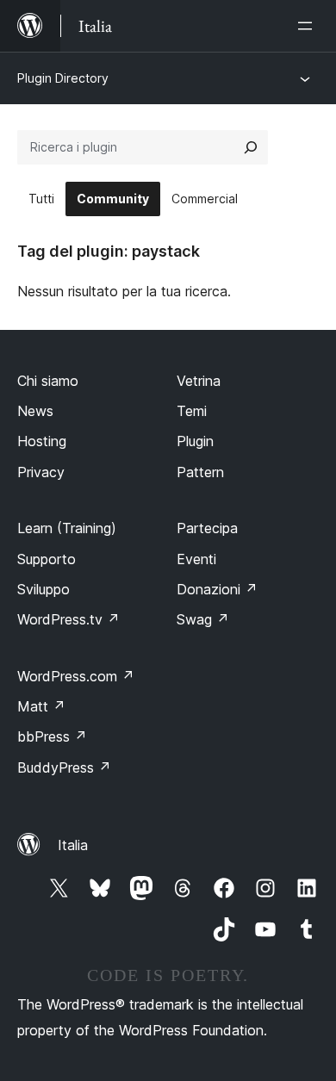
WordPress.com (75, 676)
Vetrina (199, 380)
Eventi (196, 559)
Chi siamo (47, 380)
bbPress (52, 736)
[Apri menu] (308, 26)
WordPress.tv (68, 619)
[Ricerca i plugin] (250, 147)
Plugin (195, 441)
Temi (192, 410)
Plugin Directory (63, 78)
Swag (203, 619)
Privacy (41, 472)
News (35, 410)
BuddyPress (64, 767)
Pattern (200, 472)
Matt (41, 706)
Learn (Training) (66, 528)
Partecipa (207, 528)
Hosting (41, 441)
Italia (73, 845)
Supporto (46, 559)
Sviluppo (43, 589)
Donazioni (217, 589)
